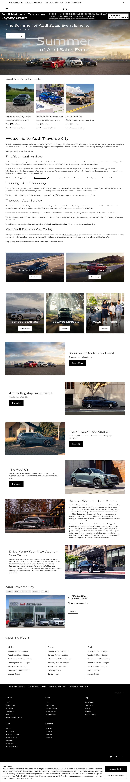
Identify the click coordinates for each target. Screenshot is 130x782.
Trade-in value (89, 705)
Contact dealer (89, 702)
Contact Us (49, 728)
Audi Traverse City (15, 3)
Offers (47, 702)
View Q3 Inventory (12, 124)
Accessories (9, 740)
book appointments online (57, 224)
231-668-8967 (76, 3)
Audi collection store (11, 737)
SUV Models (9, 708)
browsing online (40, 178)
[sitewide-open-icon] (123, 3)
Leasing (87, 708)
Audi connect (9, 743)
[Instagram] (121, 757)
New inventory (50, 705)
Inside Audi (9, 714)
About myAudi (10, 731)
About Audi (49, 731)
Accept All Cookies (116, 769)
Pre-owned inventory (51, 708)
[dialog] (65, 772)
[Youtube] (116, 757)
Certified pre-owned (51, 711)
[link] (35, 267)
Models (8, 702)
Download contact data (79, 603)
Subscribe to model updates (14, 717)
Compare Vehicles (51, 714)
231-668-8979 (82, 687)
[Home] (65, 9)
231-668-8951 (36, 3)
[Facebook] (111, 757)
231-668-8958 (57, 3)
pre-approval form (47, 195)
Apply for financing (90, 714)
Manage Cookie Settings (116, 775)
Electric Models (10, 711)
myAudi (8, 728)
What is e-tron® (10, 705)
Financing (88, 711)
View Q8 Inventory (72, 124)
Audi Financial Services (12, 734)
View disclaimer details (14, 128)
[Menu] (7, 9)
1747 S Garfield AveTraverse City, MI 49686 (80, 597)
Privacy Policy (49, 737)
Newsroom (49, 734)
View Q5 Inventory (42, 124)
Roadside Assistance (11, 746)
